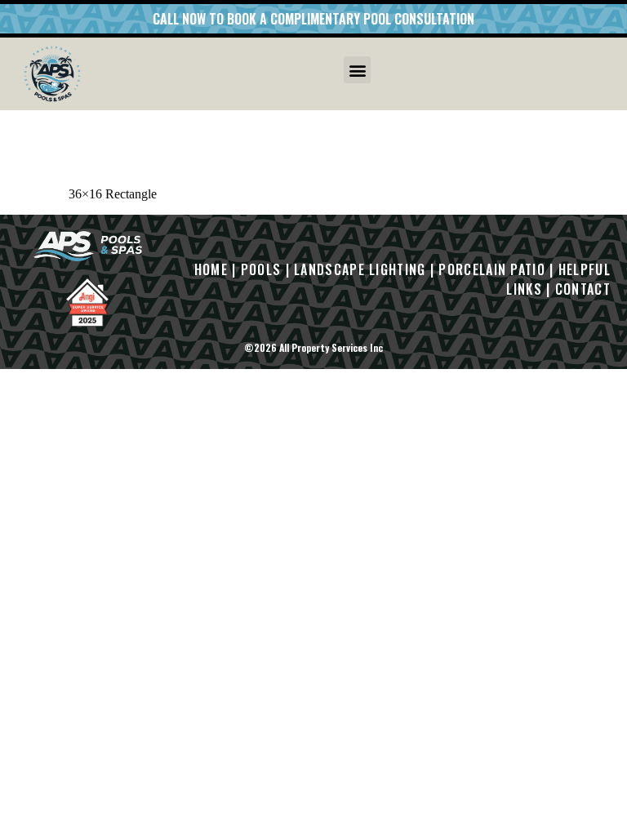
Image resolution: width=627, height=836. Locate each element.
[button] (357, 69)
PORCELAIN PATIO (491, 269)
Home (211, 269)
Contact (583, 289)
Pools (261, 269)
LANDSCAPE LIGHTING (359, 269)
